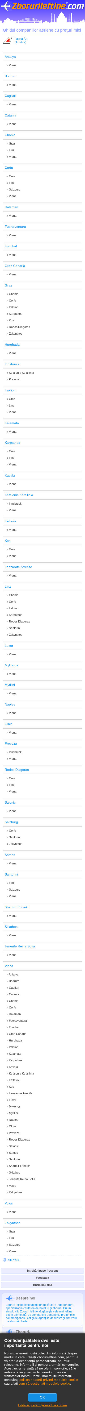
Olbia (12, 1126)
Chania (13, 294)
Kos (11, 320)
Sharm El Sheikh (19, 1166)
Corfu (12, 300)
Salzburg (15, 189)
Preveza (14, 379)
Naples (13, 1119)
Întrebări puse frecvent (42, 1270)
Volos (12, 1185)
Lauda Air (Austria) (21, 40)
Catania (14, 994)
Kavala (13, 1067)
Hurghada (15, 1040)
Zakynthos (15, 333)
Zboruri (22, 1332)
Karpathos (15, 313)
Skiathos (14, 1172)
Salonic (14, 1146)
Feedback (42, 1277)
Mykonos (15, 1106)
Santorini (15, 628)
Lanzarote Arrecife (20, 1093)
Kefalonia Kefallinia (21, 372)
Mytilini (13, 1113)
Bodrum (14, 981)
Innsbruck (15, 503)
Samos (13, 1152)
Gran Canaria (17, 1034)
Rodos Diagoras (19, 327)
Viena (13, 65)
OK (42, 1397)
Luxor (12, 1100)
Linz (11, 150)
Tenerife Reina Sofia (22, 1179)
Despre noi (25, 1298)
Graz (12, 143)
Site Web (13, 1260)
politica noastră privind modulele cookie (48, 1380)
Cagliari (14, 987)
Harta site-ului (42, 1284)
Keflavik (14, 1080)
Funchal (14, 1027)
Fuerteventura (18, 1020)
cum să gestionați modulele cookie (44, 1383)
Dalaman (15, 1014)
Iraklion (13, 307)
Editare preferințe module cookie (42, 1405)
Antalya (13, 974)
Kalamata (15, 1053)
